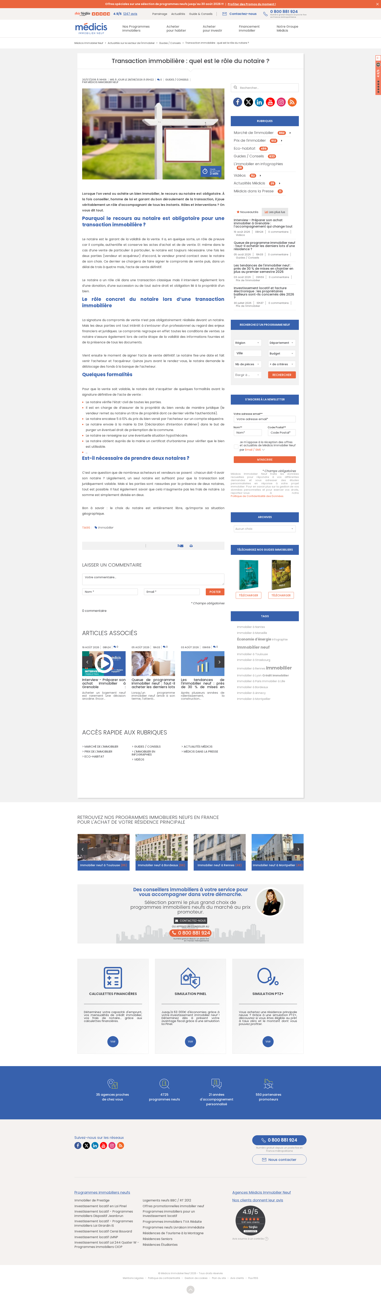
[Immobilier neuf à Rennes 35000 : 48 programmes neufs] (220, 852)
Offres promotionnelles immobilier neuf (173, 1206)
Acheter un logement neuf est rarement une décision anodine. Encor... (104, 695)
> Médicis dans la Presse (199, 751)
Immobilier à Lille (273, 681)
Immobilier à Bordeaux (252, 687)
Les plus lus (276, 212)
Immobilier (105, 527)
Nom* (237, 427)
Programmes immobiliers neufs (102, 1192)
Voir (112, 1041)
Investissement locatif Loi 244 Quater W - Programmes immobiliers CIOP (106, 1244)
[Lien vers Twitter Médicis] (248, 102)
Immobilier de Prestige (92, 1200)
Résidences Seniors (157, 1239)
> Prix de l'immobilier (97, 751)
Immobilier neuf (253, 647)
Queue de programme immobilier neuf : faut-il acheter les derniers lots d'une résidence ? (264, 246)
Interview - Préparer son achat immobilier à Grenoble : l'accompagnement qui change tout (263, 223)
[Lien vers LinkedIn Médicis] (259, 102)
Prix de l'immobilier (255, 140)
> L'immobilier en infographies (143, 753)
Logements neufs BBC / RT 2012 (167, 1200)
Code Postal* (276, 427)
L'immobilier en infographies (258, 165)
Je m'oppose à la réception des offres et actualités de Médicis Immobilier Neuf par (268, 446)
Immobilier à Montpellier (253, 699)
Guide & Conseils (201, 14)
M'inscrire (264, 460)
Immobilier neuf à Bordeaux (161, 865)
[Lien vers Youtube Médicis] (270, 102)
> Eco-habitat (93, 756)
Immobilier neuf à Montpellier (278, 865)
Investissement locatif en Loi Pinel (100, 1206)
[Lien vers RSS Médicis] (292, 102)
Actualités (178, 14)
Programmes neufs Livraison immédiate (173, 1227)
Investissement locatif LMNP (96, 1237)
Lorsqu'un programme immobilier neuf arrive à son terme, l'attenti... (153, 695)
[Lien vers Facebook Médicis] (237, 102)
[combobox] (248, 342)
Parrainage (159, 14)
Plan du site (219, 1278)
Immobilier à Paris (249, 681)
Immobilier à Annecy (251, 693)
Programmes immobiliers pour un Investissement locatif (169, 1213)
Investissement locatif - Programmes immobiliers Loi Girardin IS (103, 1223)
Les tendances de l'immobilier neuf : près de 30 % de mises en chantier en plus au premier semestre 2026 (263, 268)
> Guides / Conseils (146, 746)
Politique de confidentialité (164, 1278)
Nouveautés (249, 212)
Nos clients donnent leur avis (257, 1200)
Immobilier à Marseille (252, 633)
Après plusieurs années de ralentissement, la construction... (202, 695)
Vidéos (244, 175)
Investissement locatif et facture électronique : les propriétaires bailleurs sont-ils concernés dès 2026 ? (264, 293)
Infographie (280, 639)
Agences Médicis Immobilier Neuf (261, 1192)
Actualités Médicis (254, 183)
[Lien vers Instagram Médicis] (281, 102)
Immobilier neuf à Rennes (220, 865)
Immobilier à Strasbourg (253, 660)
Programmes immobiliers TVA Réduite (172, 1222)
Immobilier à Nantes (251, 627)
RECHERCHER (281, 375)
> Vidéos (138, 759)
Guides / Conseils (177, 79)
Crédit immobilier (275, 675)
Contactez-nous (193, 921)
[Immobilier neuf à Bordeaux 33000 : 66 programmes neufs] (162, 852)
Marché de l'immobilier (259, 132)
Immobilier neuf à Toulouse (103, 865)
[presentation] (87, 662)
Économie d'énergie (254, 639)
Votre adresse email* (247, 414)
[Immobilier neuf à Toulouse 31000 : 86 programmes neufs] (104, 852)
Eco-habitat (250, 148)
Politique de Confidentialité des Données (257, 496)
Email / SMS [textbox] (253, 450)
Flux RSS (253, 1278)
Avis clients (237, 1278)
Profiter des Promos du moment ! (252, 4)
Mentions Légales (133, 1278)
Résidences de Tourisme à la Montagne (173, 1233)
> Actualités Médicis (197, 746)
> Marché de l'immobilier (100, 746)
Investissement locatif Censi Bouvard (103, 1231)
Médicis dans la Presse (257, 191)
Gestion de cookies (196, 1278)
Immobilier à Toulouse (252, 654)
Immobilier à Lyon (249, 675)
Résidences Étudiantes (160, 1245)
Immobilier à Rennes (251, 668)
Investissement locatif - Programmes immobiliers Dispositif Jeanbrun (103, 1213)
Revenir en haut (190, 1290)
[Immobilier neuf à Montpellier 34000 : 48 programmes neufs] (278, 852)
